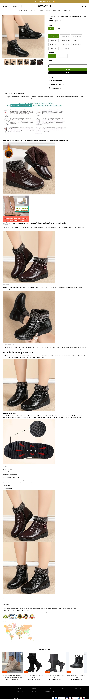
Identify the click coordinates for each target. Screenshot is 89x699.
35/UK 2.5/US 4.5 (54, 36)
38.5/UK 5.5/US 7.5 (54, 44)
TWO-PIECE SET (67, 10)
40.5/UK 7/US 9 (53, 48)
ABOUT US (19, 688)
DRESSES (54, 10)
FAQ (63, 688)
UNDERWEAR (47, 10)
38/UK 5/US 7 (77, 40)
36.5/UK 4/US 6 (53, 40)
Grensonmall (16, 698)
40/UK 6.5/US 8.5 (77, 44)
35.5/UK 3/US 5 (65, 36)
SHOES (41, 10)
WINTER (30, 10)
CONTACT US (48, 688)
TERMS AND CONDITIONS (48, 691)
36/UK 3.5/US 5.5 (77, 36)
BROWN (58, 28)
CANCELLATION (34, 688)
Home (20, 10)
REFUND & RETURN (19, 691)
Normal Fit (52, 56)
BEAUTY (59, 10)
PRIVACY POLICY (78, 688)
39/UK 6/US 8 (66, 44)
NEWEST (25, 10)
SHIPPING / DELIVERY (34, 691)
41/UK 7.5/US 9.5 (65, 48)
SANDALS (36, 10)
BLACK (51, 28)
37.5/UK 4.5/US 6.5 (65, 40)
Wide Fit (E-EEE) (62, 56)
